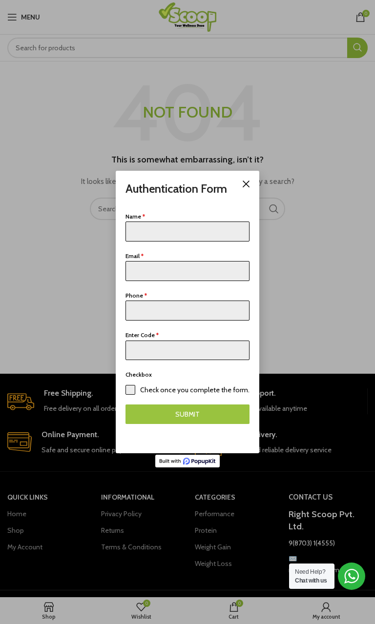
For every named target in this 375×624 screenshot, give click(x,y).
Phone (136, 295)
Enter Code (142, 335)
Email (134, 256)
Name (135, 216)
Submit (187, 414)
